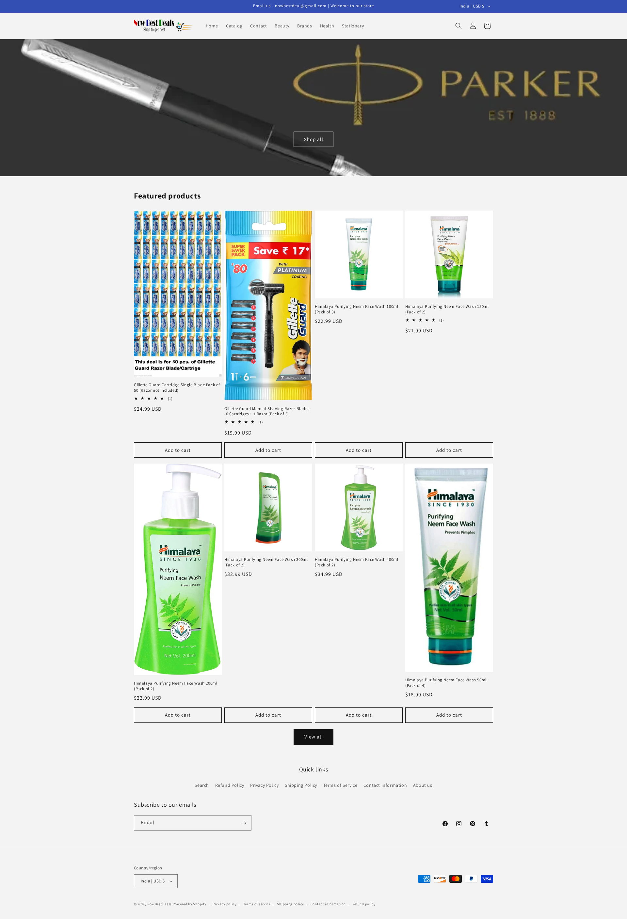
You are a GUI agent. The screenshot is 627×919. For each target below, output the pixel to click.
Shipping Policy (301, 785)
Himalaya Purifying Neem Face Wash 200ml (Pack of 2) (175, 686)
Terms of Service (340, 785)
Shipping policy (290, 904)
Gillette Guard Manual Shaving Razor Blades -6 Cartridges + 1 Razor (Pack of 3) (266, 411)
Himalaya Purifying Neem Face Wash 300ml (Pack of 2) (266, 562)
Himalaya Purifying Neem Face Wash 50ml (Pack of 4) (446, 682)
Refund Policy (229, 785)
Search (202, 785)
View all (313, 737)
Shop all (313, 139)
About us (422, 785)
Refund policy (364, 904)
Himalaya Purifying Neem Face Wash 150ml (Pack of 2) (447, 309)
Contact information (328, 904)
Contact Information (385, 785)
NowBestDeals (159, 904)
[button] (458, 26)
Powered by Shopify (189, 904)
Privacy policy (225, 904)
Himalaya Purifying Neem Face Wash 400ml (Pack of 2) (356, 562)
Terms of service (257, 904)
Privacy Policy (264, 785)
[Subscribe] (244, 823)
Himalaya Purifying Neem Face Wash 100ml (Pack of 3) (356, 309)
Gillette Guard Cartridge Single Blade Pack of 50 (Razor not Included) (177, 387)
